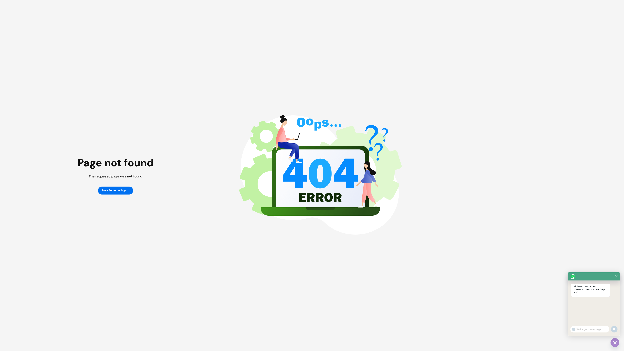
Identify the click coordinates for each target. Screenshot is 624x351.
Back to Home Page (114, 190)
